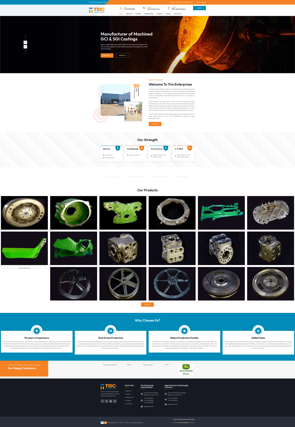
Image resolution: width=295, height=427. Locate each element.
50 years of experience (36, 337)
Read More (155, 124)
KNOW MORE (106, 55)
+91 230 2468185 (148, 402)
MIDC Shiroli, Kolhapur (179, 9)
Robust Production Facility (184, 337)
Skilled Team (258, 337)
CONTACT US (122, 55)
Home (121, 14)
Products (159, 14)
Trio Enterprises (127, 422)
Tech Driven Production (110, 337)
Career (168, 14)
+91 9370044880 (129, 9)
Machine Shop (148, 14)
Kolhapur (192, 422)
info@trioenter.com (153, 9)
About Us (129, 14)
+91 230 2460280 (148, 400)
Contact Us (177, 14)
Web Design (175, 422)
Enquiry (199, 8)
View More (147, 304)
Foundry (138, 14)
